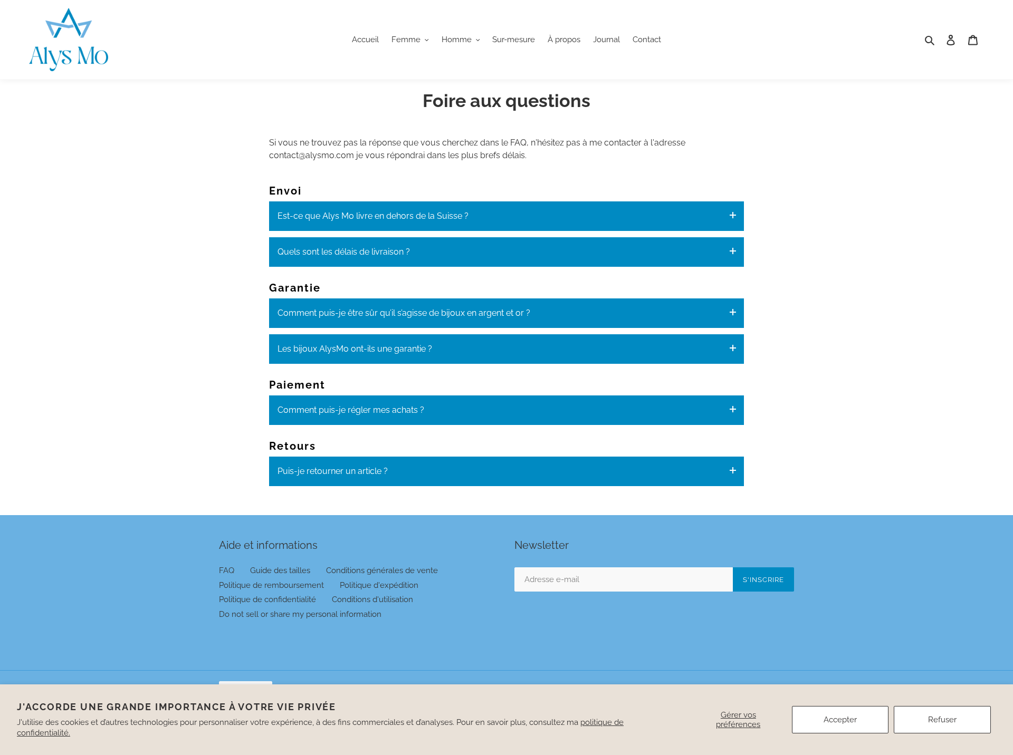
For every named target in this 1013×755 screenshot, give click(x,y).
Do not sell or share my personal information (300, 614)
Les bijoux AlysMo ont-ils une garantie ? (355, 349)
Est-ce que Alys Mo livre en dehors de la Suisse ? (373, 216)
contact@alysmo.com (311, 155)
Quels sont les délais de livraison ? (344, 252)
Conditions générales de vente (382, 570)
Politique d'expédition (379, 585)
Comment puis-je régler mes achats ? (351, 410)
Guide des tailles (280, 570)
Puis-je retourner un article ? (333, 471)
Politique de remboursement (271, 585)
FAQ (226, 570)
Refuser (942, 719)
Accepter (840, 719)
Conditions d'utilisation (372, 599)
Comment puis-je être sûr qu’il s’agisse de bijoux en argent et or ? (404, 313)
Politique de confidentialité (267, 599)
